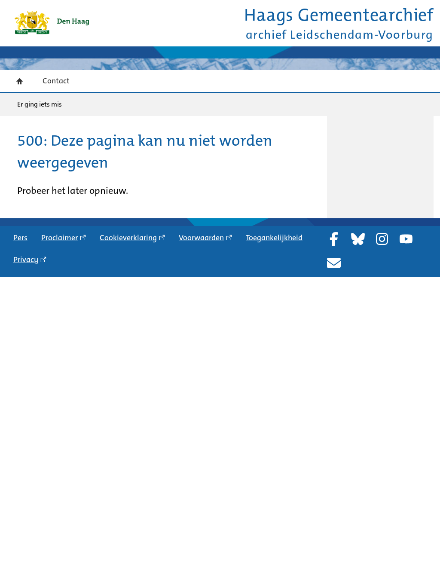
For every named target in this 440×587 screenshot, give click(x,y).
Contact (56, 81)
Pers (20, 237)
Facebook (334, 239)
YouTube (406, 239)
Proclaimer (59, 237)
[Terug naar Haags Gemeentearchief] (51, 23)
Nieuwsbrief (334, 263)
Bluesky (358, 239)
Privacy (25, 259)
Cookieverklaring (128, 237)
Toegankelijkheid (274, 237)
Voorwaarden (201, 237)
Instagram (382, 239)
